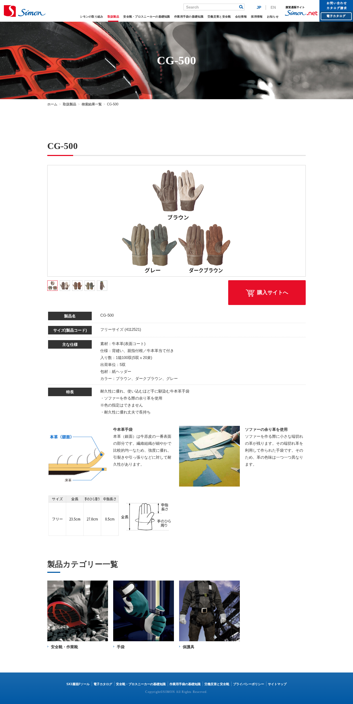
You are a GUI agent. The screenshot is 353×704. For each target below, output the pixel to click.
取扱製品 (113, 16)
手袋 (121, 647)
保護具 (188, 647)
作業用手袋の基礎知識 (188, 16)
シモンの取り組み (91, 16)
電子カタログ (103, 684)
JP (259, 7)
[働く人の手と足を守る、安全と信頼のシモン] (24, 11)
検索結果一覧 (92, 104)
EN (273, 7)
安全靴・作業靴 (64, 647)
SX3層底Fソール (78, 684)
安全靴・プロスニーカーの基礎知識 (146, 16)
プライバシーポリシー (248, 684)
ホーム (52, 104)
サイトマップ (277, 684)
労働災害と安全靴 (219, 16)
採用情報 (257, 16)
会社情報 (241, 16)
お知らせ (273, 16)
